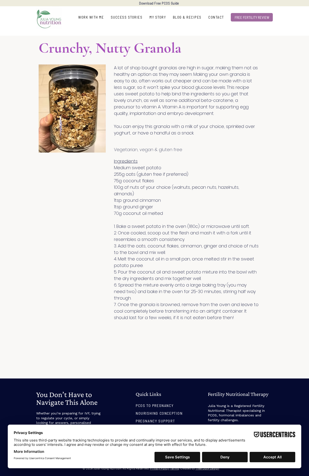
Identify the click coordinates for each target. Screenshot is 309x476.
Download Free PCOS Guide (159, 3)
